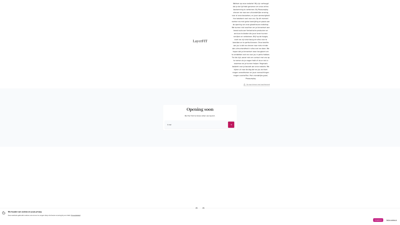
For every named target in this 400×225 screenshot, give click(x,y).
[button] (257, 84)
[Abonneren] (231, 125)
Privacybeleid (75, 215)
